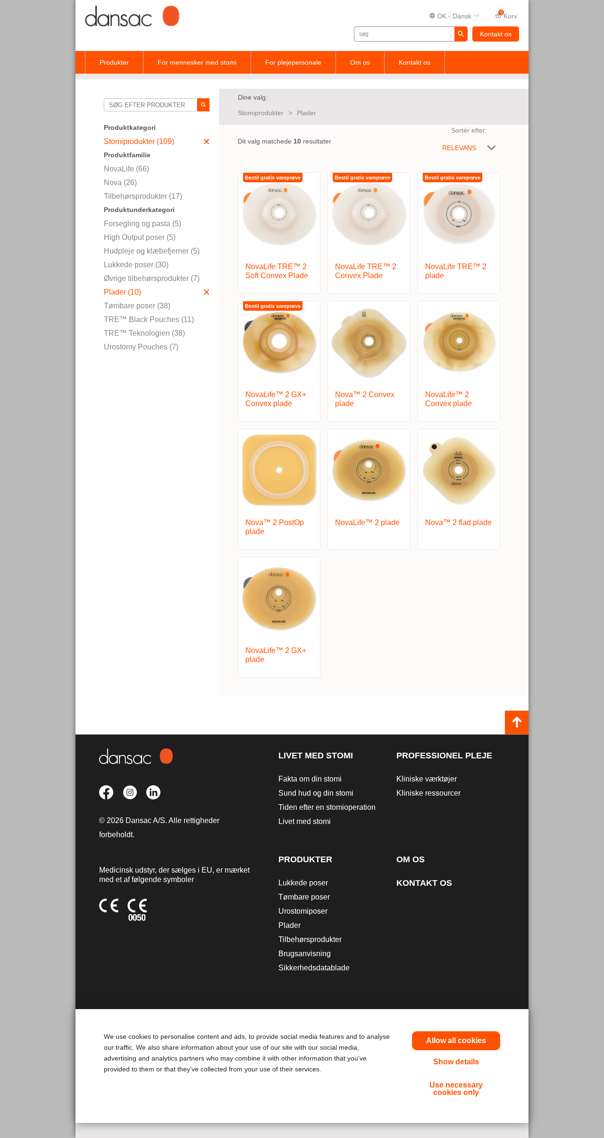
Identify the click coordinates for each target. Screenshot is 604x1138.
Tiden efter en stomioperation (327, 807)
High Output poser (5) (140, 237)
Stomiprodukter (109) (139, 141)
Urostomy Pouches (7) (141, 347)
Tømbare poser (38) (137, 306)
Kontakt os (496, 34)
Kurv (509, 15)
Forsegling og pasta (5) (142, 224)
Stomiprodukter (261, 113)
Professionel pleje (444, 755)
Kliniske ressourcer (428, 793)
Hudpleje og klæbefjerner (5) (152, 251)
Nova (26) (120, 182)
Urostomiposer (302, 911)
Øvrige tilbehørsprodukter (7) (152, 278)
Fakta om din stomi (310, 779)
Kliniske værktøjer (426, 779)
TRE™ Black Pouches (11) (149, 319)
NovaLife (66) (126, 169)
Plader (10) (122, 292)
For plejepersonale (293, 62)
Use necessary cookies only (456, 1088)
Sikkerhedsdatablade (314, 968)
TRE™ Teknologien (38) (144, 333)
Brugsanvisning (304, 954)
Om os (360, 62)
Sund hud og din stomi (315, 793)
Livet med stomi (315, 755)
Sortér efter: (469, 130)
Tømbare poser (304, 897)
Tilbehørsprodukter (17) (143, 196)
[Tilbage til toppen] (516, 722)
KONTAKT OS (424, 883)
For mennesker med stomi (197, 62)
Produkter (114, 62)
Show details (456, 1062)
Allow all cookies (456, 1040)
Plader (306, 113)
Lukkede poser (303, 883)
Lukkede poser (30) (136, 265)
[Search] (203, 104)
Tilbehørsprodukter (310, 939)
